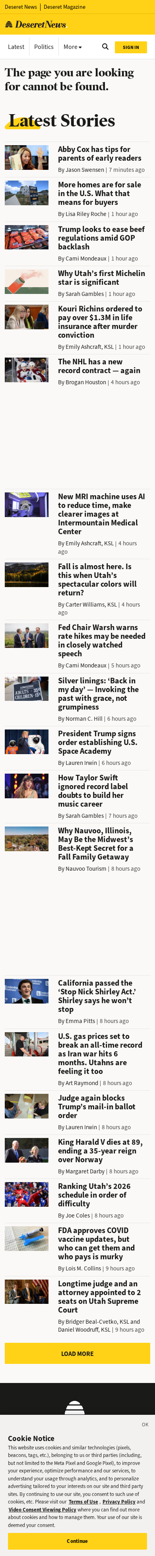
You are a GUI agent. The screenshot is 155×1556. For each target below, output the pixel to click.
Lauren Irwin (81, 763)
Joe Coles (78, 1216)
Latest (16, 47)
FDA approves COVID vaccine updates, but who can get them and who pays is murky (96, 1243)
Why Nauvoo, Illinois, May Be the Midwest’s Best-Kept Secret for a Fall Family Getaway (96, 843)
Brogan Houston (86, 382)
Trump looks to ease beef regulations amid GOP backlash (101, 238)
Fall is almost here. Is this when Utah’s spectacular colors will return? (97, 579)
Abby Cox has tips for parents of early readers (99, 153)
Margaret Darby (85, 1171)
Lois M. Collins (83, 1268)
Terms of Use (83, 1501)
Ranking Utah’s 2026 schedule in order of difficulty (94, 1195)
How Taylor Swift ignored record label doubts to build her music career (93, 790)
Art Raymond (82, 1083)
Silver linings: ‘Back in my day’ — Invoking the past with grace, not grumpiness (98, 693)
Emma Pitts (80, 1021)
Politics (44, 47)
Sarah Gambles (85, 294)
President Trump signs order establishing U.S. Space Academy (98, 742)
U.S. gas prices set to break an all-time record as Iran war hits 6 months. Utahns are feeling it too (100, 1054)
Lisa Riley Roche (86, 214)
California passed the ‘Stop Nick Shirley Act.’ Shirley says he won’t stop (97, 996)
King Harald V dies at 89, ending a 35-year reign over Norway (100, 1151)
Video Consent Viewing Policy (42, 1509)
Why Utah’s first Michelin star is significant (101, 278)
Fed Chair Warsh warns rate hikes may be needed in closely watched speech (101, 640)
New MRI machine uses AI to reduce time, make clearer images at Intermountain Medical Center (101, 514)
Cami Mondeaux (86, 259)
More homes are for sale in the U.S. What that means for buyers (99, 193)
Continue (77, 1541)
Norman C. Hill (84, 719)
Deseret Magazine (64, 7)
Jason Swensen (85, 170)
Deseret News (21, 7)
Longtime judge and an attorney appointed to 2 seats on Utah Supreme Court (99, 1296)
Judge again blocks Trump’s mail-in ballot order (97, 1107)
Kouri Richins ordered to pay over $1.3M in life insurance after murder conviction (100, 321)
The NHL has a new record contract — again (99, 366)
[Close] (145, 1426)
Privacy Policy (119, 1501)
